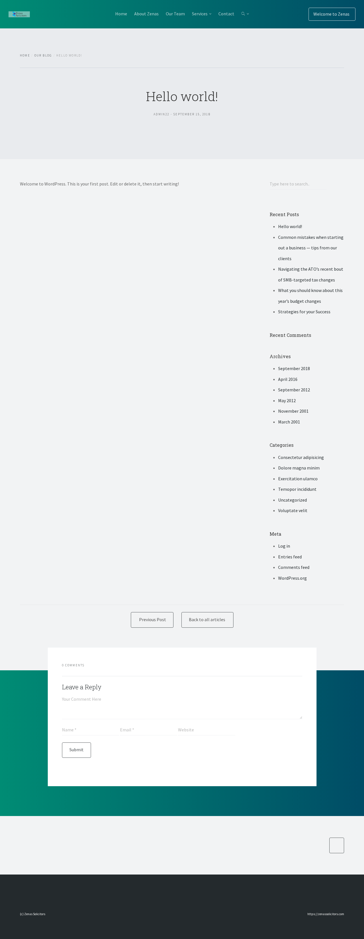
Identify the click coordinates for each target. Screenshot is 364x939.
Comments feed (293, 567)
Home (121, 13)
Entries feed (290, 557)
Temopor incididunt (297, 489)
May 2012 (287, 400)
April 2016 (287, 379)
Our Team (175, 13)
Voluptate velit (292, 510)
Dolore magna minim (299, 468)
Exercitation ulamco (298, 478)
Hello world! (290, 226)
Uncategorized (292, 500)
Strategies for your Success (304, 311)
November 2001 (293, 411)
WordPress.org (292, 578)
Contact (226, 13)
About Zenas (146, 13)
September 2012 (294, 390)
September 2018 (294, 368)
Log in (284, 546)
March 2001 (289, 422)
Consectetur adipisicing (301, 457)
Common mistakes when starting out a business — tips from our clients (311, 247)
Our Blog (43, 55)
